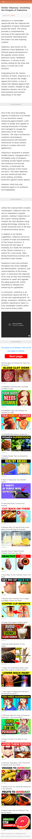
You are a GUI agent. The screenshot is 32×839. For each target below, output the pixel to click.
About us (3, 836)
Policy (7, 836)
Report (13, 15)
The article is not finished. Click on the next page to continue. (16, 349)
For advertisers (26, 836)
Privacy (15, 836)
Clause (11, 836)
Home (3, 1)
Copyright (19, 836)
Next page (16, 356)
